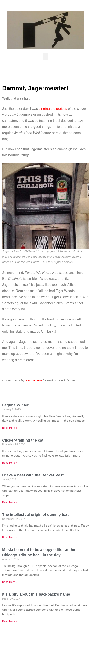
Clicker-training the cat (22, 440)
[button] (45, 56)
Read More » (9, 427)
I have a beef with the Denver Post (33, 475)
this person (33, 380)
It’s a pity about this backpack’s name (36, 594)
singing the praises (53, 108)
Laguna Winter (15, 405)
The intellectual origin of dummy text (35, 514)
